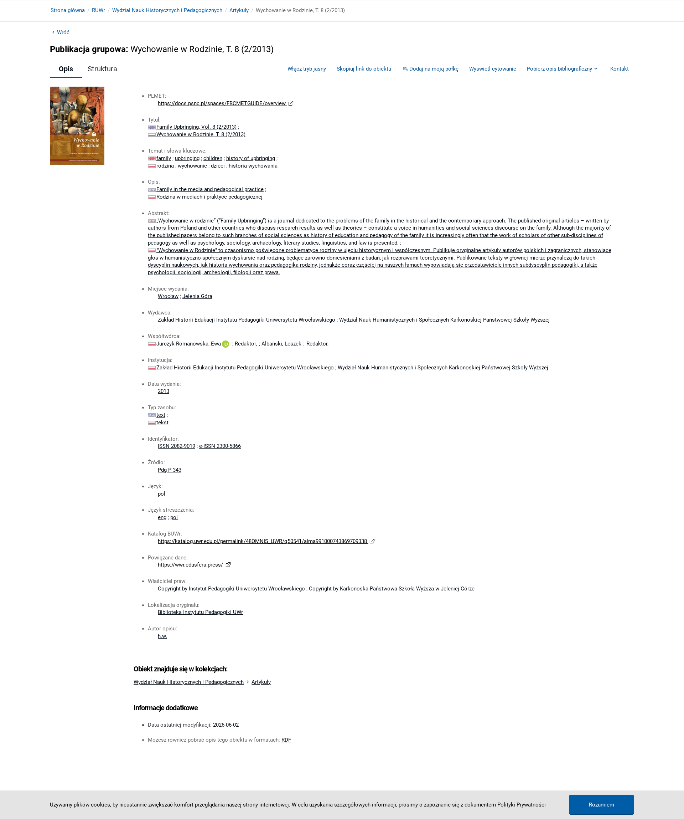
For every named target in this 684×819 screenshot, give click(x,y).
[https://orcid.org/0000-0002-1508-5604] (225, 344)
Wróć (63, 32)
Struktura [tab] (102, 69)
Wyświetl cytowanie (492, 69)
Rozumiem (601, 805)
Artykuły (239, 10)
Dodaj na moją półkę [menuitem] (433, 69)
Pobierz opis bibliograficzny (559, 69)
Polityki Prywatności (521, 805)
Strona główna (68, 10)
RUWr (98, 10)
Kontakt (619, 69)
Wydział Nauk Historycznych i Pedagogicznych (167, 10)
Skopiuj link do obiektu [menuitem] (364, 69)
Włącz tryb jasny (306, 69)
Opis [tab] (66, 69)
